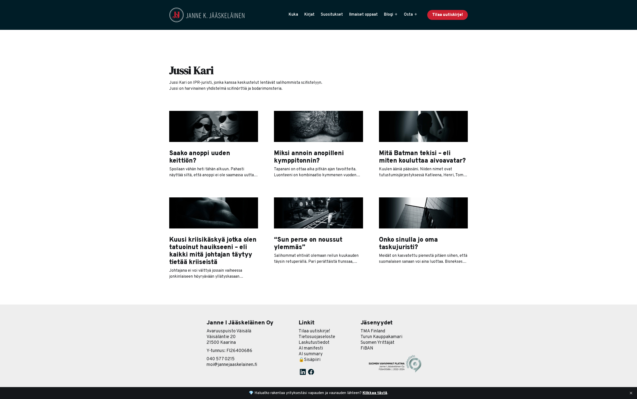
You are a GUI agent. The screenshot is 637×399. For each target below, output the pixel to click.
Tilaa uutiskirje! (447, 14)
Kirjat (309, 14)
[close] (631, 393)
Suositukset (332, 14)
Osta (408, 14)
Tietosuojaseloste (317, 337)
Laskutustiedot (314, 343)
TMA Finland (373, 331)
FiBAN (367, 348)
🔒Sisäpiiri (309, 360)
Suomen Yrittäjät (377, 343)
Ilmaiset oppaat (363, 14)
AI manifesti (311, 348)
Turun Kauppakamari (381, 337)
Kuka (293, 14)
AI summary (311, 354)
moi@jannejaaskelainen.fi (232, 365)
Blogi (388, 14)
